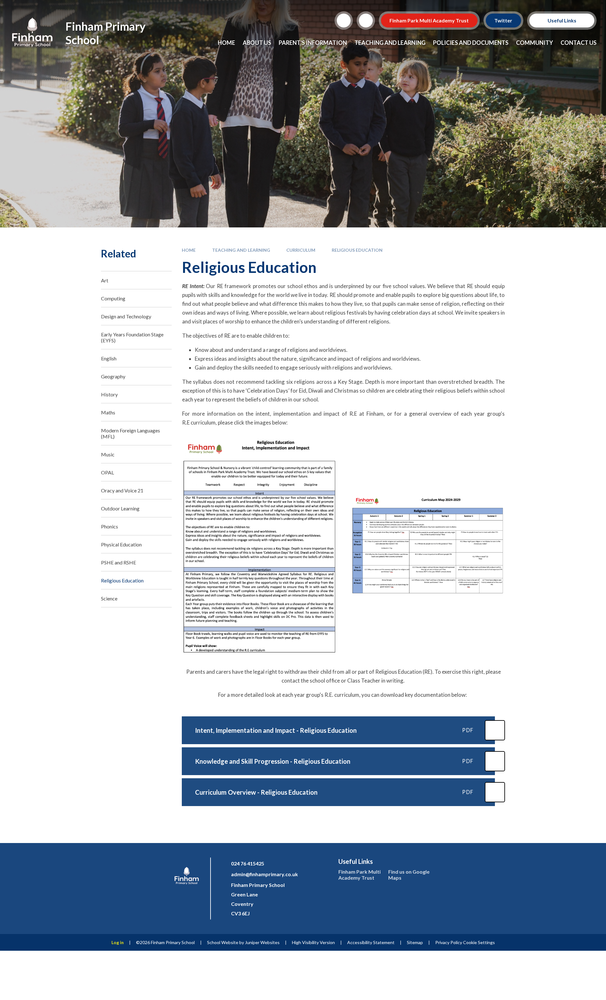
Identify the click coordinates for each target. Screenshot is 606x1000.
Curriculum (300, 250)
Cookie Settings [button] (479, 942)
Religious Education (357, 250)
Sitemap (415, 942)
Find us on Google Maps (409, 875)
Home (189, 250)
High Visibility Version (313, 942)
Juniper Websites (262, 942)
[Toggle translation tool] (366, 20)
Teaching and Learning (241, 250)
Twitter (504, 20)
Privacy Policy (448, 942)
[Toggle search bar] (344, 20)
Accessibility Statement (371, 942)
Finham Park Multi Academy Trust (429, 20)
